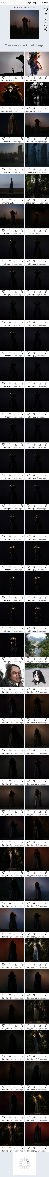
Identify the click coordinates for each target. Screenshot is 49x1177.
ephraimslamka (7, 203)
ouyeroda (7, 172)
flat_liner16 (32, 662)
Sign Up (36, 2)
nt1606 (7, 142)
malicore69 (32, 142)
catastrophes (32, 203)
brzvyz (7, 233)
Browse (44, 2)
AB (2, 3)
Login (28, 2)
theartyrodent (20, 7)
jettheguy (7, 264)
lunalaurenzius (7, 81)
